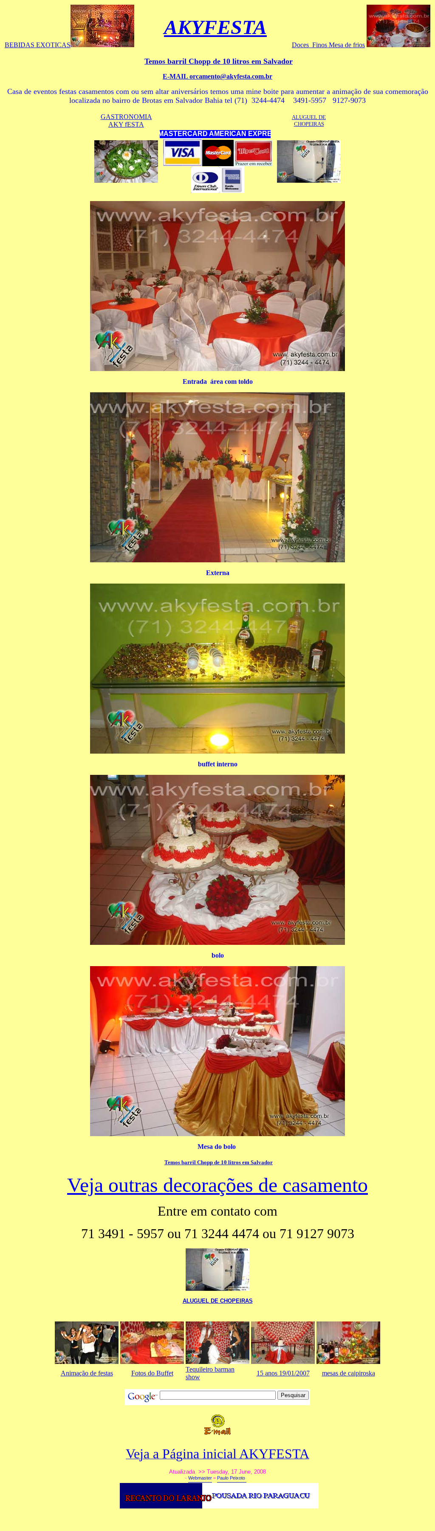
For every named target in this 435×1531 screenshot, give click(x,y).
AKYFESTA (215, 27)
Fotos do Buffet (152, 1373)
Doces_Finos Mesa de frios (328, 44)
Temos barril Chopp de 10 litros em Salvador (218, 1162)
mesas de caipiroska (348, 1373)
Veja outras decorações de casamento (217, 1185)
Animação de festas (87, 1373)
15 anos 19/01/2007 (283, 1373)
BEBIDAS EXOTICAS (38, 44)
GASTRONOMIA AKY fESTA (126, 120)
